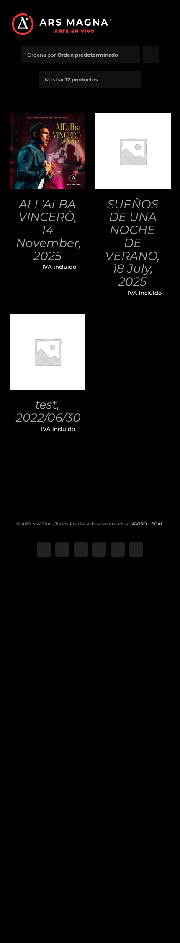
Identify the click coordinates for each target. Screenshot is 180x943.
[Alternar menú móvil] (168, 23)
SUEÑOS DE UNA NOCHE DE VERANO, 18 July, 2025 (132, 243)
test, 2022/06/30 (48, 411)
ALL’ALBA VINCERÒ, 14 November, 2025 (48, 230)
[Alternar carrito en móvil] (152, 23)
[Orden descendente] (151, 54)
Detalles (47, 161)
